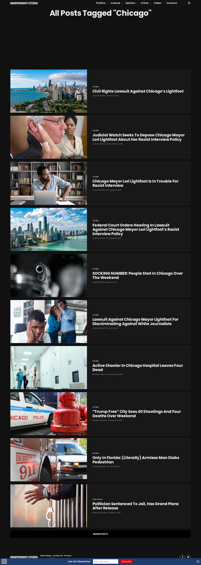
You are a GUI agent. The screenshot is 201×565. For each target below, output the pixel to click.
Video (157, 3)
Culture (115, 3)
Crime (144, 3)
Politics (100, 3)
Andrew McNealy (99, 466)
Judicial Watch (98, 95)
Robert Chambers (99, 420)
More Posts (100, 534)
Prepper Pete (97, 282)
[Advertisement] (100, 43)
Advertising (45, 555)
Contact (171, 3)
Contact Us (58, 555)
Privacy (67, 555)
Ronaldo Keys (98, 374)
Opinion (130, 3)
